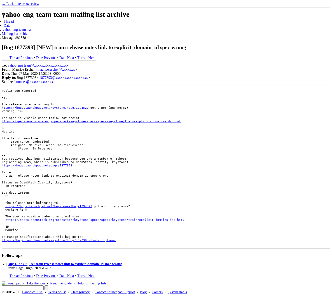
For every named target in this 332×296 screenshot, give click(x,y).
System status (177, 292)
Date (7, 25)
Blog (143, 292)
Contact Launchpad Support (115, 292)
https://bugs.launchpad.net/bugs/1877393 (37, 165)
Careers (157, 292)
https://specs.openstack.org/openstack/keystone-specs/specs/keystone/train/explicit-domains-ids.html (91, 121)
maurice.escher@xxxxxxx (56, 69)
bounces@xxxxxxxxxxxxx (33, 82)
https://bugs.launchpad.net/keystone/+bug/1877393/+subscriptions (59, 240)
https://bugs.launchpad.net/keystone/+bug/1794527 (45, 107)
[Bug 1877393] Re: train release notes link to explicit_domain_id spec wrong (64, 264)
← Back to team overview (20, 4)
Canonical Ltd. (32, 292)
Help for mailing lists (91, 283)
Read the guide (61, 283)
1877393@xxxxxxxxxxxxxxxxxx (63, 77)
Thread (9, 21)
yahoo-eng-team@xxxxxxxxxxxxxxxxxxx (38, 65)
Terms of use (57, 292)
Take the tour (35, 283)
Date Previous (46, 58)
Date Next (66, 58)
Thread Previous (21, 58)
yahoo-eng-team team (18, 29)
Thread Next (86, 58)
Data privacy (80, 292)
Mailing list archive (15, 34)
